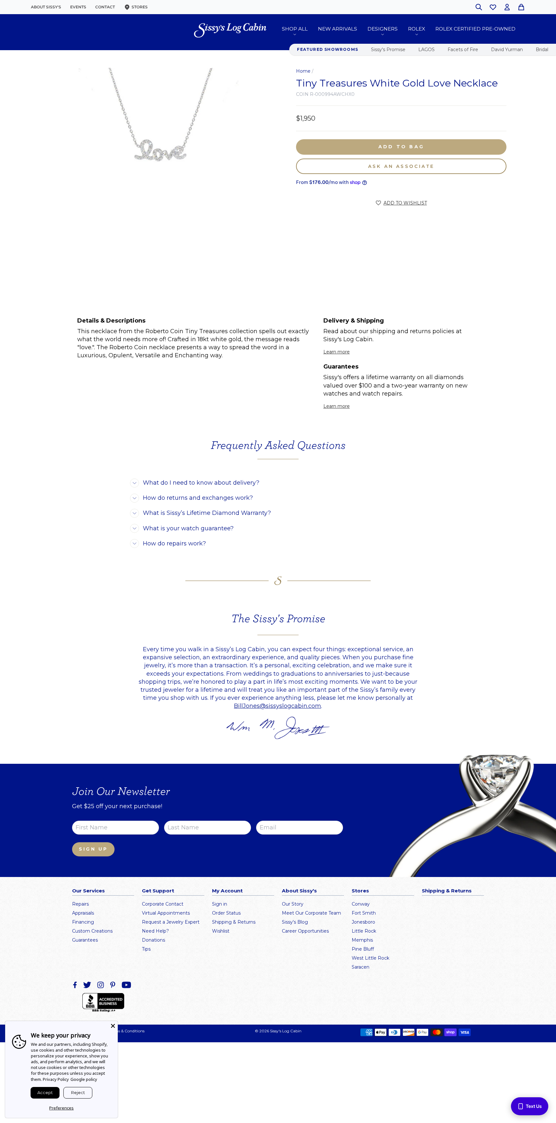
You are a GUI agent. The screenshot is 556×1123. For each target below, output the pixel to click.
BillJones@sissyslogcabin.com (277, 705)
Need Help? (155, 931)
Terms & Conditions (126, 1030)
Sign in (219, 904)
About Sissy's (46, 7)
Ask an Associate (401, 166)
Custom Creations (92, 931)
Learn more (336, 352)
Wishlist (220, 931)
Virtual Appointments (166, 913)
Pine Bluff (363, 949)
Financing (83, 922)
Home (303, 71)
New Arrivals (337, 29)
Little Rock (364, 931)
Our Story (292, 904)
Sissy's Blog (295, 922)
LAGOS (426, 49)
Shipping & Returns (233, 922)
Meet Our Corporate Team (311, 913)
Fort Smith (364, 913)
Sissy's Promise (388, 49)
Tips (146, 949)
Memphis (362, 940)
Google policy (83, 1079)
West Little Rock (370, 958)
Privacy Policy (56, 1079)
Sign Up (93, 849)
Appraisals (83, 913)
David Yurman (507, 49)
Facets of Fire (463, 49)
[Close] (113, 1026)
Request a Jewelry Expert (170, 922)
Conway (361, 904)
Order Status (226, 913)
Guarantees (85, 940)
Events (78, 7)
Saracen (360, 967)
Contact (105, 7)
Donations (153, 940)
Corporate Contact (162, 904)
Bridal (542, 49)
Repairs (80, 904)
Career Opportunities (305, 931)
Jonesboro (363, 922)
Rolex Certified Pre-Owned (475, 29)
